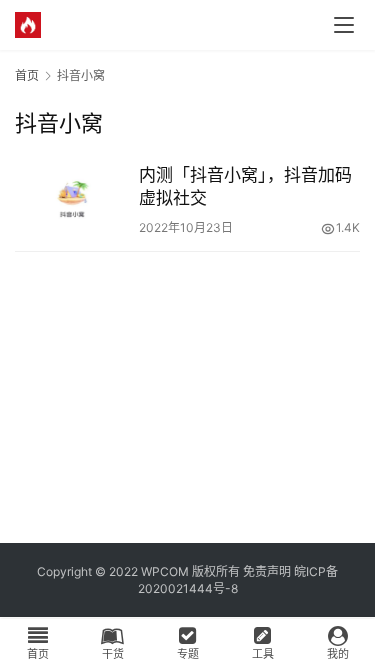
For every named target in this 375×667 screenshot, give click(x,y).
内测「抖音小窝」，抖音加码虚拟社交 (245, 186)
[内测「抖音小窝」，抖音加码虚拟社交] (72, 199)
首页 (27, 75)
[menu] (344, 25)
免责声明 (267, 571)
